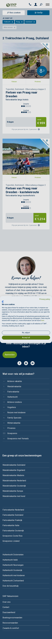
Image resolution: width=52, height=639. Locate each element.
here (42, 320)
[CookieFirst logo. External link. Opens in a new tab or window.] (3, 302)
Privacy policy (44, 299)
